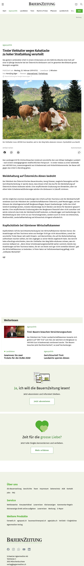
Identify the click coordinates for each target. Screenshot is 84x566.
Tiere (32, 11)
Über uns (12, 484)
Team (36, 489)
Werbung (51, 509)
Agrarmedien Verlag (15, 525)
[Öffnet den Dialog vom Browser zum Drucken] (18, 152)
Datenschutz (55, 489)
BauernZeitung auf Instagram (13, 549)
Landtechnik (63, 11)
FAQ (13, 493)
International (32, 74)
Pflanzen (53, 11)
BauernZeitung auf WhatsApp (18, 549)
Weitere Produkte (17, 516)
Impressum (44, 489)
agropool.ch (22, 521)
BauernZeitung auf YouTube (24, 549)
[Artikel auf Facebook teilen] (5, 152)
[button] (2, 4)
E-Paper (77, 4)
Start (4, 11)
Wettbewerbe (12, 505)
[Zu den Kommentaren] (79, 152)
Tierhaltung (42, 74)
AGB (63, 489)
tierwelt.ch (11, 521)
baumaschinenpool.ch (37, 521)
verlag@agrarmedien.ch (16, 564)
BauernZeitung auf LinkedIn (29, 549)
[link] (53, 332)
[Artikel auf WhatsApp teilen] (11, 152)
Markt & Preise (42, 11)
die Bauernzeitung (14, 489)
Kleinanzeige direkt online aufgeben (21, 509)
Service (11, 500)
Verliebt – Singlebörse (68, 521)
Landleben (24, 11)
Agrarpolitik (13, 11)
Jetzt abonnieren (42, 401)
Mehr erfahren (42, 450)
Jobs (8, 493)
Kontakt (70, 489)
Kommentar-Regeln (65, 505)
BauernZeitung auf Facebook (8, 549)
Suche (82, 4)
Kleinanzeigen (50, 505)
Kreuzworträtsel (25, 505)
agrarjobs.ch (52, 521)
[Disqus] (42, 287)
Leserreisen (38, 505)
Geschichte (27, 489)
